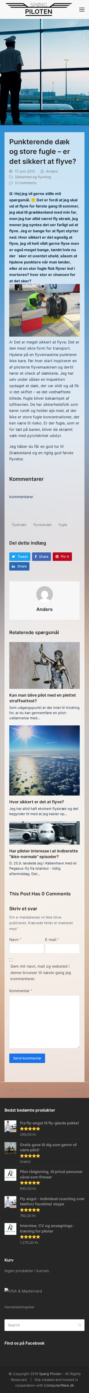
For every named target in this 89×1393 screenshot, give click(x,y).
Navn (15, 939)
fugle (63, 525)
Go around (18, 1090)
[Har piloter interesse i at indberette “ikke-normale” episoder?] (44, 832)
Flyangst (72, 1090)
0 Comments (26, 183)
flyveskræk (42, 525)
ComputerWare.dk (59, 1385)
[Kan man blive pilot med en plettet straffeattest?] (44, 665)
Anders (52, 171)
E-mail (52, 939)
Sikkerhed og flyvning (33, 177)
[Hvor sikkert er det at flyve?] (44, 760)
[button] (81, 9)
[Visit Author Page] (44, 594)
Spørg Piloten (50, 1374)
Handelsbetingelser (19, 1307)
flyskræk (19, 525)
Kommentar (20, 990)
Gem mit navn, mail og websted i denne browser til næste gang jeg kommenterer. (40, 972)
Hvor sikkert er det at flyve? (36, 801)
